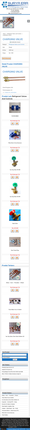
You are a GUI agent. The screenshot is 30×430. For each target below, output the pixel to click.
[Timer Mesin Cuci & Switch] (15, 301)
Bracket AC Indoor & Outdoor (8, 404)
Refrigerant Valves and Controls (14, 33)
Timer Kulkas (5, 414)
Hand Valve (15, 223)
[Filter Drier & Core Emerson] (15, 134)
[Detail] (17, 123)
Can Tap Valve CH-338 (15, 169)
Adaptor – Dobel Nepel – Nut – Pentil (10, 408)
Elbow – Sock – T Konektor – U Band (15, 282)
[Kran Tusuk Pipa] (15, 241)
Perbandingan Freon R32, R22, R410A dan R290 (12, 371)
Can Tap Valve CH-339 (15, 196)
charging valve (7, 92)
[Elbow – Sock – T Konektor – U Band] (8, 22)
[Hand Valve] (15, 215)
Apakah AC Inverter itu (7, 369)
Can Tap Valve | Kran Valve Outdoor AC (15, 336)
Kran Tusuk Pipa (15, 250)
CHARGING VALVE (13, 39)
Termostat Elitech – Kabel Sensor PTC (10, 410)
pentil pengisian (13, 92)
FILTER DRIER (15, 116)
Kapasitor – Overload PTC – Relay (9, 402)
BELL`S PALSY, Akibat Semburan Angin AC (11, 373)
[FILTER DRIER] (15, 107)
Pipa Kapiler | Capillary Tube (8, 406)
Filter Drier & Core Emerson (15, 142)
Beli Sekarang (6, 58)
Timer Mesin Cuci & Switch (15, 309)
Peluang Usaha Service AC (8, 367)
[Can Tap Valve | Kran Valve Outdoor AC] (15, 328)
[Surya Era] (15, 4)
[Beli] (12, 123)
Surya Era (19, 427)
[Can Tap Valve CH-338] (15, 161)
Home (4, 33)
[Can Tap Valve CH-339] (15, 188)
